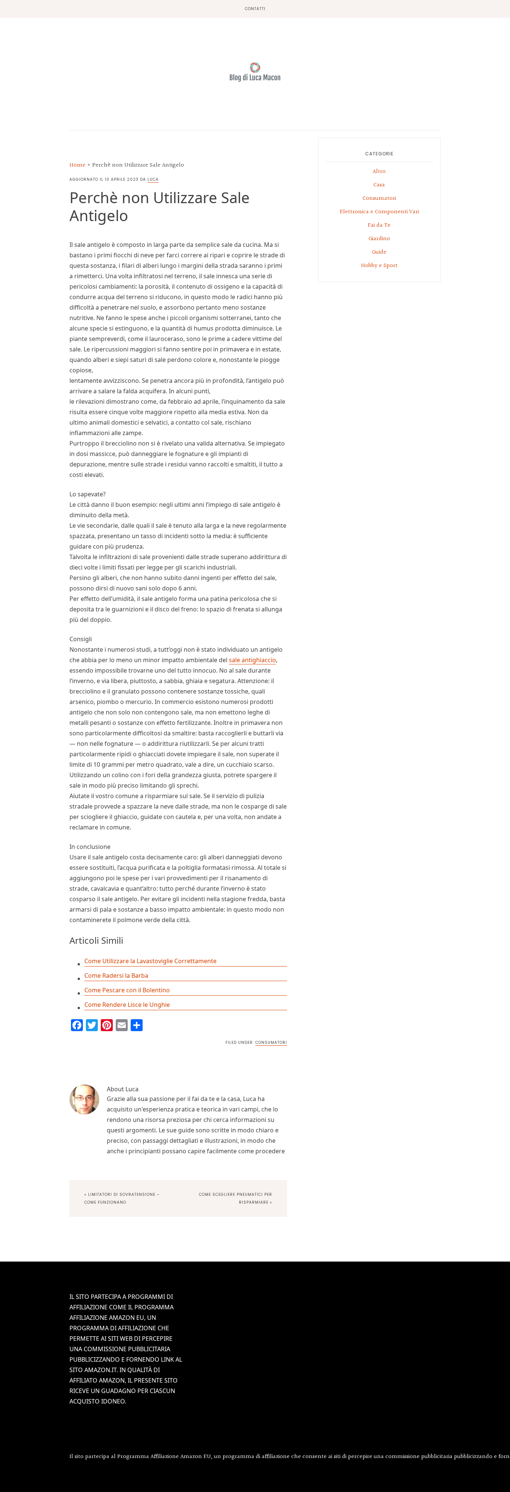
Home (77, 165)
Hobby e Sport (379, 265)
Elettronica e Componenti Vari (379, 212)
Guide (379, 252)
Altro (379, 171)
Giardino (379, 239)
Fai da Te (379, 225)
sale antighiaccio (252, 660)
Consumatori (271, 1042)
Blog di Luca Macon (254, 72)
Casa (379, 185)
